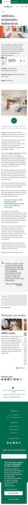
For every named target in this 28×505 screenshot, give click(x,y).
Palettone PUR (8, 200)
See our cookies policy (11, 489)
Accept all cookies (13, 493)
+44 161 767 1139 (15, 415)
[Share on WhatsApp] (11, 379)
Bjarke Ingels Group (15, 153)
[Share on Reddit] (18, 379)
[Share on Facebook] (5, 379)
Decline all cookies (13, 499)
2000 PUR (7, 204)
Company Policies (14, 426)
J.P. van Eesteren (11, 164)
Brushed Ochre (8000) (17, 204)
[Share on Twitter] (2, 379)
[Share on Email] (21, 379)
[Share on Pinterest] (14, 379)
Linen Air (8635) (18, 200)
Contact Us (14, 433)
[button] (4, 344)
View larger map (6, 307)
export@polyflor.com (15, 417)
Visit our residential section (11, 397)
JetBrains (4, 132)
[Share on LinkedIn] (8, 379)
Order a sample (14, 429)
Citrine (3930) (12, 205)
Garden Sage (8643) (10, 202)
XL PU (6, 205)
